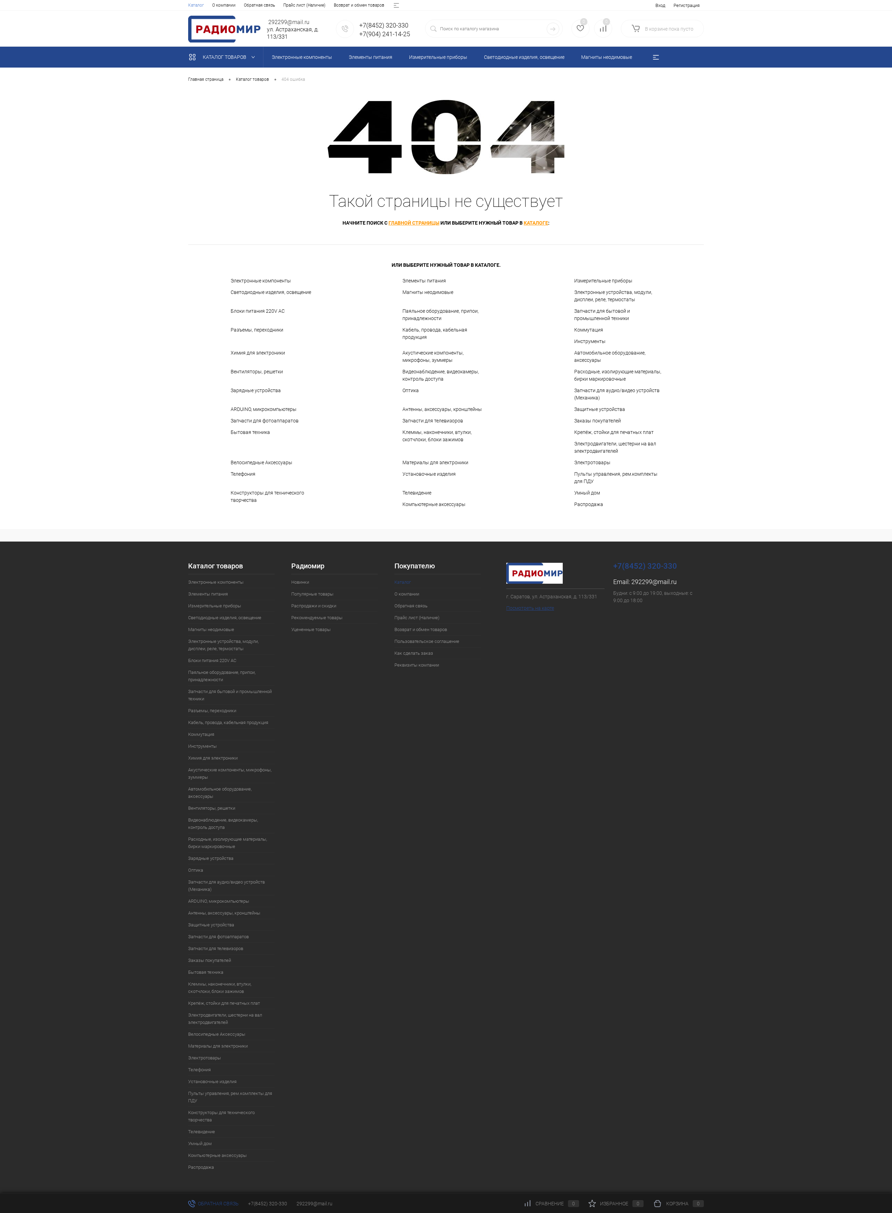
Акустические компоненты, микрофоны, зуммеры (433, 356)
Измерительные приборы (603, 280)
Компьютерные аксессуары (434, 504)
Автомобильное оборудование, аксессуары (610, 356)
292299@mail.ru (654, 581)
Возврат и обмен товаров (359, 5)
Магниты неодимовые (427, 292)
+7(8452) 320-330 (267, 1203)
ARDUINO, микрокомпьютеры (264, 409)
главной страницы (414, 223)
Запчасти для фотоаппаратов (265, 420)
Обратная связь (259, 5)
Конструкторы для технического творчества (267, 496)
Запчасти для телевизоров (432, 420)
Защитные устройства (599, 409)
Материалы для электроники (435, 462)
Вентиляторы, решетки (257, 371)
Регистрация (687, 5)
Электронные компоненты (261, 280)
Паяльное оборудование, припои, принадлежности (440, 314)
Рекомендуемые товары (317, 617)
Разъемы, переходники (257, 330)
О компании (224, 5)
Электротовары (592, 462)
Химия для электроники (258, 353)
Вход (660, 5)
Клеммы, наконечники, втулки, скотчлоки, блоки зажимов (437, 435)
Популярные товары (312, 594)
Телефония (243, 474)
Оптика (410, 390)
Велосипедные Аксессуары (261, 462)
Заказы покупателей (597, 420)
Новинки (300, 582)
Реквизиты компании (416, 665)
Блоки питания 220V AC (258, 311)
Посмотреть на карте (530, 608)
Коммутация (588, 330)
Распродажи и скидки (313, 605)
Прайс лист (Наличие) (304, 5)
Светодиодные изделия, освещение (271, 292)
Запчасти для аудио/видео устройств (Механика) (617, 394)
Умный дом (587, 493)
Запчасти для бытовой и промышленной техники (602, 314)
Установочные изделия (429, 474)
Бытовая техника (250, 432)
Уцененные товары (311, 629)
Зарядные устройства (256, 390)
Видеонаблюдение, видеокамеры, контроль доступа (440, 375)
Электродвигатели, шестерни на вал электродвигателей (615, 447)
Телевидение (416, 493)
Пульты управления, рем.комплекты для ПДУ (616, 477)
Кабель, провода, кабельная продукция (434, 333)
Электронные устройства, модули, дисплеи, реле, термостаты (613, 295)
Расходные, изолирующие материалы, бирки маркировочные (617, 375)
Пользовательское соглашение (426, 641)
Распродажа (588, 504)
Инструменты (590, 341)
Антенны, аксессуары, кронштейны (442, 409)
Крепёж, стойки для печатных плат (614, 432)
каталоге (536, 223)
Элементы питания (424, 280)
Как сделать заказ (413, 653)
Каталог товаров (225, 57)
